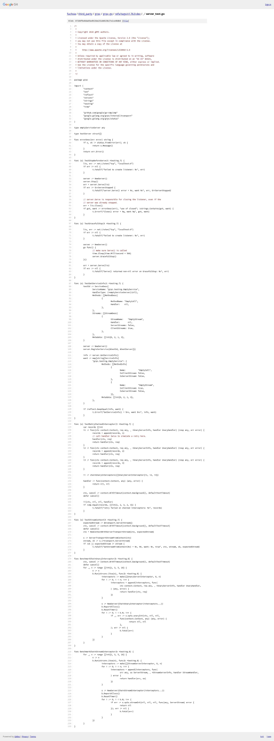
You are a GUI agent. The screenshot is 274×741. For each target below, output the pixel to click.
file (125, 21)
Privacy (25, 736)
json (269, 736)
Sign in (268, 4)
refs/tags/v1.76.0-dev (128, 14)
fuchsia (71, 14)
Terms (33, 736)
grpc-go (108, 14)
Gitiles (17, 736)
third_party (85, 14)
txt (262, 736)
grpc (97, 14)
